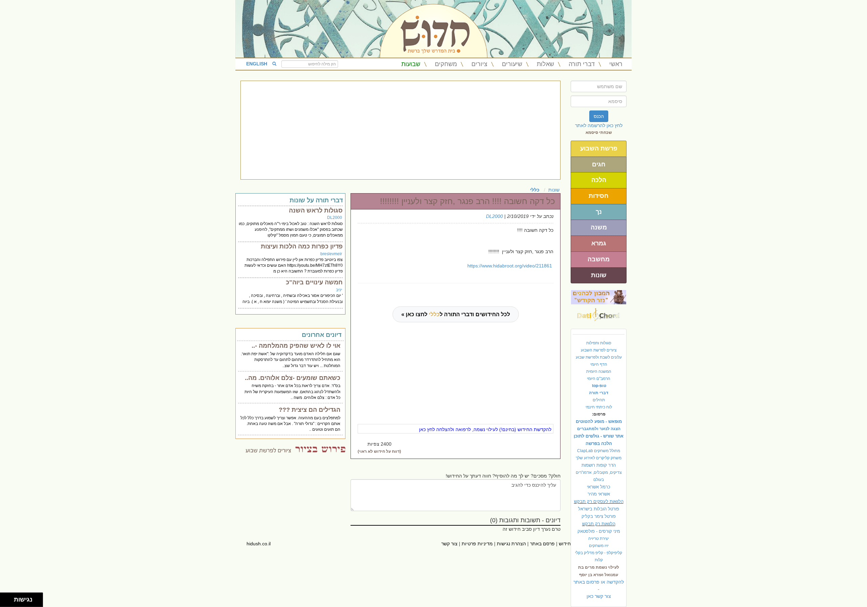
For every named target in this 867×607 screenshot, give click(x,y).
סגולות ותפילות (598, 343)
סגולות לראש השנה (316, 210)
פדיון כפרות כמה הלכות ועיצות (302, 246)
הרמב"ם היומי (598, 378)
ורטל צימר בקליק (598, 516)
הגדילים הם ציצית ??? (309, 409)
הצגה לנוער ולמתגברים (598, 428)
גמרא (598, 243)
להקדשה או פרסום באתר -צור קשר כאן (598, 589)
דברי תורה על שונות (316, 200)
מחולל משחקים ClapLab (598, 450)
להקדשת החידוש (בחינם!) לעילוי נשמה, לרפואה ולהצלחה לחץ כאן (485, 429)
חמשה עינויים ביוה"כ (314, 282)
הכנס (599, 116)
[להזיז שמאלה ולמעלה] (5, 598)
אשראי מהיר (599, 494)
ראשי (615, 64)
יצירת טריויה (598, 538)
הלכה (598, 180)
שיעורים (512, 64)
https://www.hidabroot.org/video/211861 (509, 265)
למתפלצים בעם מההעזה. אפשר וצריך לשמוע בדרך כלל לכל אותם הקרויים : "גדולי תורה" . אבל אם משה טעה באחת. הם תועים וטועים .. (290, 424)
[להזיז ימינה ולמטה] (9, 602)
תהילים (599, 400)
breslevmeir (331, 253)
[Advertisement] (400, 130)
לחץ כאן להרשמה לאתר (598, 125)
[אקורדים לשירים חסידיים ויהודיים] (598, 313)
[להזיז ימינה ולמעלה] (9, 598)
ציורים (479, 64)
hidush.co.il (259, 543)
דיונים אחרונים (321, 334)
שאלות (545, 64)
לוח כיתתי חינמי (599, 407)
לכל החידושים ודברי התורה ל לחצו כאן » (455, 314)
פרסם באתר (542, 543)
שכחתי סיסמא (599, 132)
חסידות (599, 196)
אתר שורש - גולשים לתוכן (598, 436)
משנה (599, 227)
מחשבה (599, 259)
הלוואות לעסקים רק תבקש (598, 501)
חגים (599, 164)
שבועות (410, 64)
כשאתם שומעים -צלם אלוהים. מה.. (292, 378)
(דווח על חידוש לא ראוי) (379, 451)
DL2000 (494, 216)
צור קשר (449, 543)
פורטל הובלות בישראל (598, 508)
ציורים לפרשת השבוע (599, 350)
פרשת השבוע (598, 148)
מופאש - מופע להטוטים (599, 421)
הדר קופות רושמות (598, 465)
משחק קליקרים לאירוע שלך (598, 458)
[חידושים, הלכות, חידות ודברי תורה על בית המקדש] (598, 297)
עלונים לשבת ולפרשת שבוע (599, 357)
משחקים (446, 64)
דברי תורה (582, 64)
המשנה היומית (598, 371)
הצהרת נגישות (511, 543)
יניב (339, 289)
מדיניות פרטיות (477, 543)
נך (599, 211)
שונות (599, 275)
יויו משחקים (599, 545)
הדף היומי (598, 364)
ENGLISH (256, 63)
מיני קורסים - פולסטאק (598, 531)
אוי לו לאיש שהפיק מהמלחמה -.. (296, 345)
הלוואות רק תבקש (598, 523)
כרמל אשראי (598, 486)
